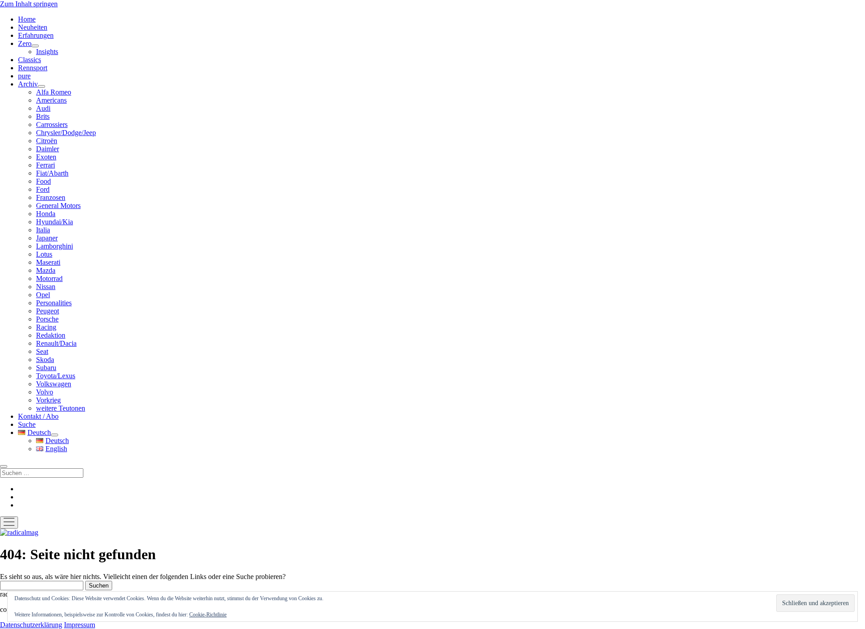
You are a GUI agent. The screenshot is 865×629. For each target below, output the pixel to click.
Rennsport (32, 68)
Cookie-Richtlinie (208, 614)
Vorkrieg (48, 400)
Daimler (47, 149)
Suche (27, 424)
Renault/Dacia (56, 343)
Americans (51, 100)
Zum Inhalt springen (29, 4)
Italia (43, 230)
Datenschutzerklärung (31, 625)
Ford (43, 189)
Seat (42, 351)
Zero (25, 43)
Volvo (44, 392)
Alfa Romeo (53, 92)
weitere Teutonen (60, 408)
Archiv (28, 84)
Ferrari (45, 165)
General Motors (58, 205)
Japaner (47, 238)
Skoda (45, 359)
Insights (47, 51)
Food (43, 181)
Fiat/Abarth (52, 173)
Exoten (46, 157)
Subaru (46, 367)
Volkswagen (53, 384)
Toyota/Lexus (55, 376)
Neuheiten (32, 27)
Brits (43, 116)
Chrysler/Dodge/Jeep (66, 132)
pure (24, 76)
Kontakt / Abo (38, 416)
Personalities (54, 303)
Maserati (48, 262)
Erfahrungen (36, 35)
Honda (45, 213)
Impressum (79, 625)
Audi (43, 108)
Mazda (45, 270)
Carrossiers (52, 124)
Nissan (45, 286)
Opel (43, 295)
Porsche (47, 319)
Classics (29, 59)
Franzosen (50, 197)
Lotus (44, 254)
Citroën (46, 141)
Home (27, 19)
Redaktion (50, 335)
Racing (46, 327)
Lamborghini (54, 246)
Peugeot (47, 311)
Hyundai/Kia (54, 222)
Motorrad (49, 278)
